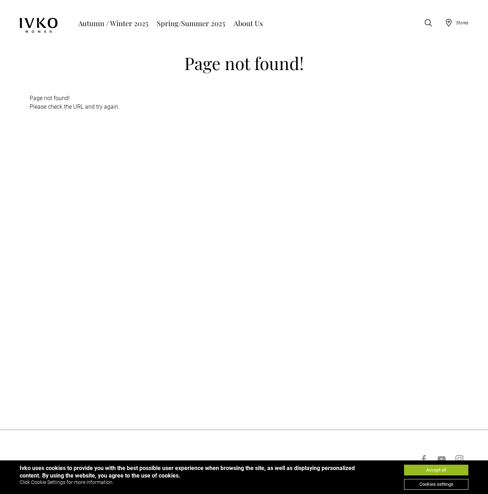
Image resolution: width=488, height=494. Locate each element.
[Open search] (428, 22)
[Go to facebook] (424, 459)
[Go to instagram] (459, 459)
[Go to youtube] (441, 459)
